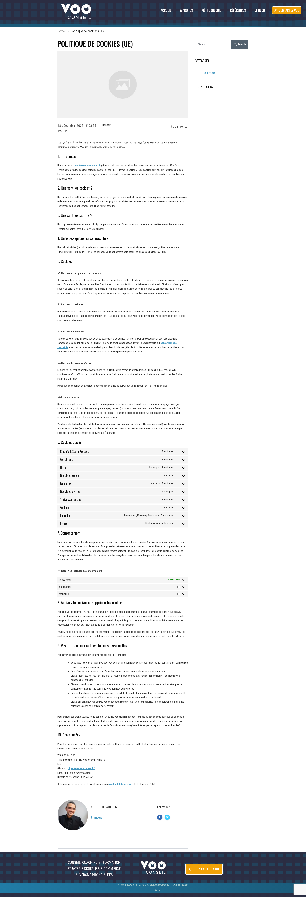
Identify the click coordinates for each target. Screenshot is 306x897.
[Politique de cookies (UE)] (122, 84)
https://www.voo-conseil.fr (87, 165)
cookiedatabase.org (120, 784)
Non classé (209, 72)
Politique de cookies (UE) (95, 43)
